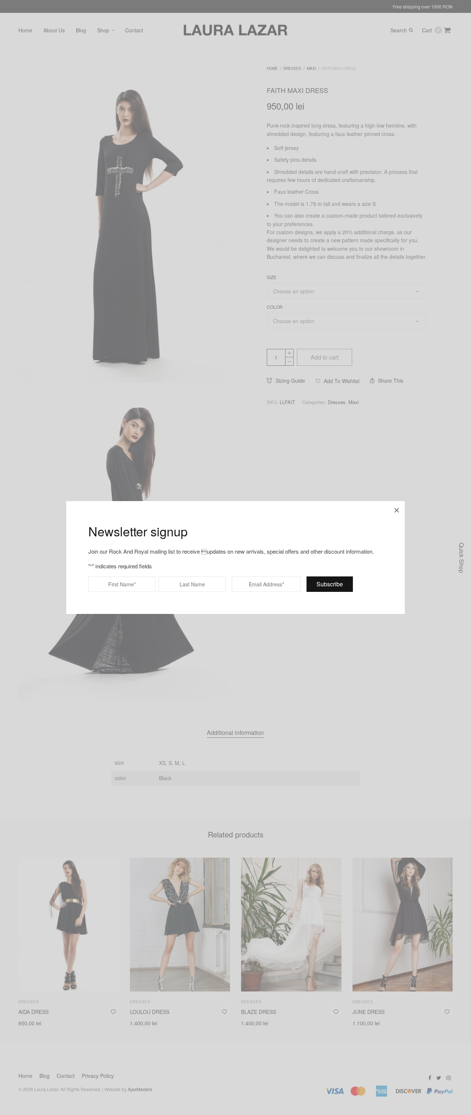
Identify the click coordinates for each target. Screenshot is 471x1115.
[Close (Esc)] (397, 509)
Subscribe (329, 584)
